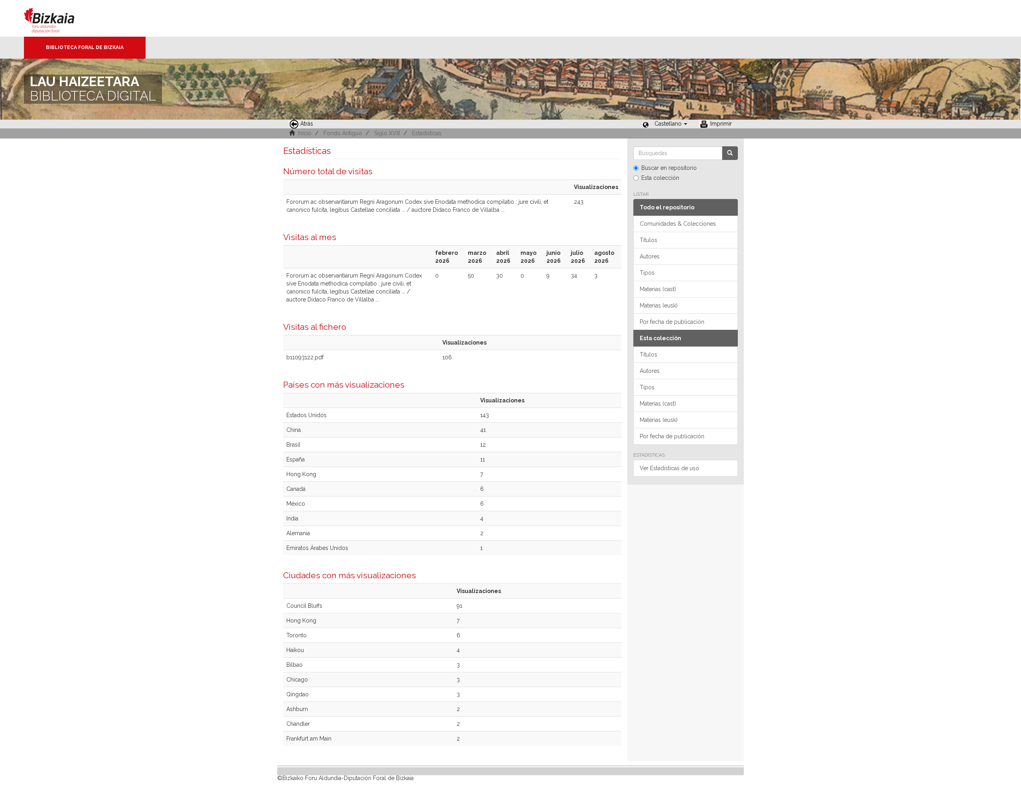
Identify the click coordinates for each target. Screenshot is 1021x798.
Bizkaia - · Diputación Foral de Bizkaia (57, 18)
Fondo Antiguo (342, 133)
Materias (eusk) (659, 305)
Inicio (304, 133)
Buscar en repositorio (669, 168)
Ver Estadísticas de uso (669, 468)
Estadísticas (427, 133)
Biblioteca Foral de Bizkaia (85, 47)
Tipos (647, 273)
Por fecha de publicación (672, 322)
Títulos (648, 240)
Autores (650, 256)
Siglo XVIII (387, 133)
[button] (670, 124)
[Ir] (730, 153)
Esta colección (660, 178)
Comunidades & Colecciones (678, 224)
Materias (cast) (658, 289)
